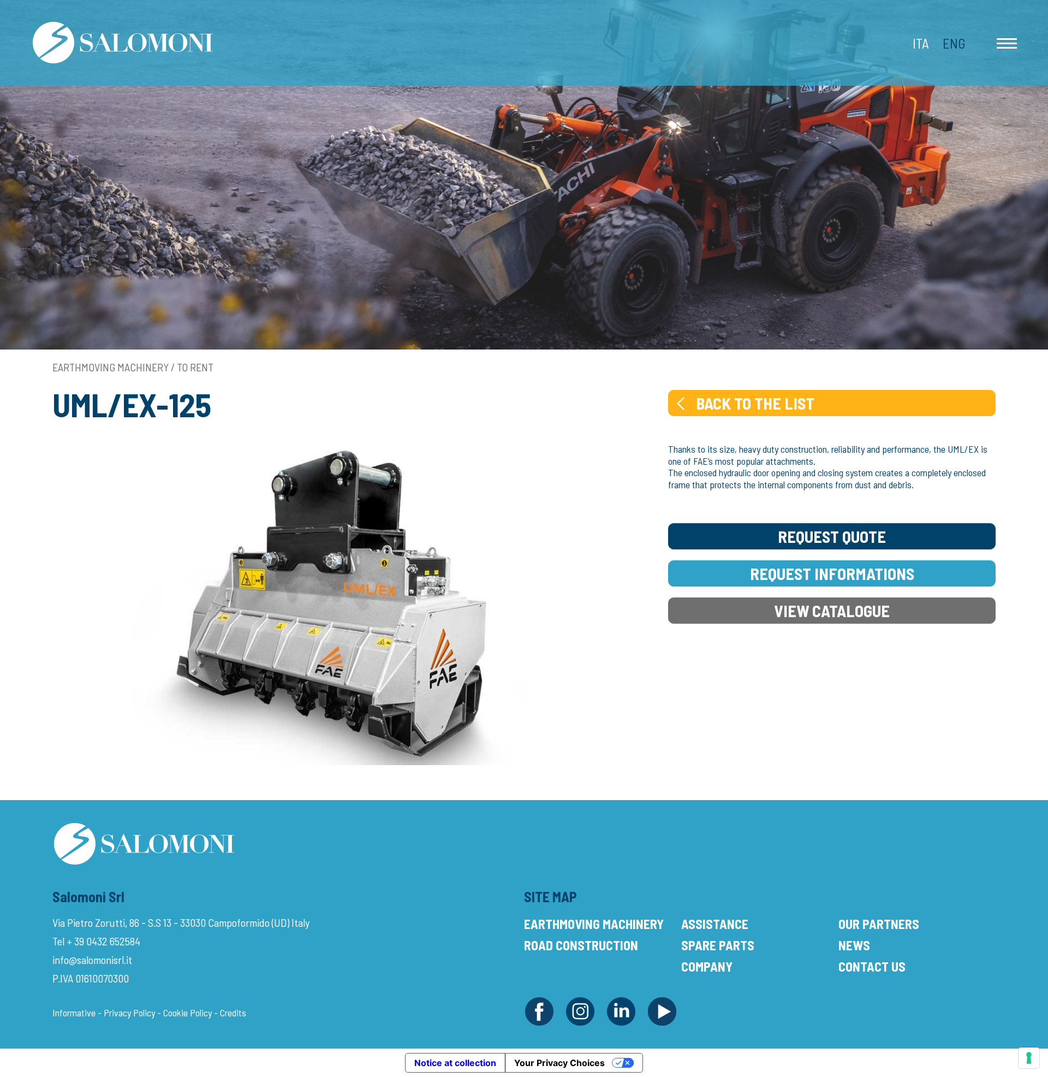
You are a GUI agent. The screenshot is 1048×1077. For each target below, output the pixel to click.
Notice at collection (455, 1062)
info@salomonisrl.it (92, 959)
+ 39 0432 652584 (103, 941)
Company (707, 966)
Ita (921, 43)
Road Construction (581, 945)
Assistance (714, 924)
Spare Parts (717, 945)
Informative (74, 1013)
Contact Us (872, 966)
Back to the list (755, 403)
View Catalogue (832, 610)
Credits (233, 1013)
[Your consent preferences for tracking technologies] (1029, 1058)
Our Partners (878, 924)
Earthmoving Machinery (594, 924)
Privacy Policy (129, 1013)
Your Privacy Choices (559, 1062)
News (854, 945)
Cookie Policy (187, 1013)
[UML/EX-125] (337, 604)
